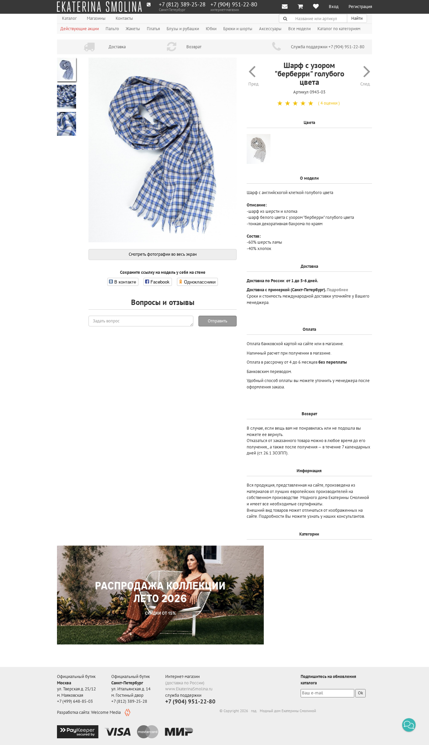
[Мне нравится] (316, 7)
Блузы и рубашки (183, 29)
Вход (334, 6)
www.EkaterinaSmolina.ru (188, 689)
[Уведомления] (285, 7)
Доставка (117, 47)
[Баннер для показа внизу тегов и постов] (160, 595)
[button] (409, 725)
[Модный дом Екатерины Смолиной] (99, 6)
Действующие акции (79, 29)
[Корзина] (300, 7)
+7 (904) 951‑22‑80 (233, 4)
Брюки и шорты (237, 29)
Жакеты (133, 29)
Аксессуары (270, 29)
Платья (153, 29)
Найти (357, 18)
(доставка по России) (184, 683)
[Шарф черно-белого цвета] (258, 149)
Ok (360, 693)
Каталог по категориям (338, 29)
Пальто (112, 29)
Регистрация (360, 6)
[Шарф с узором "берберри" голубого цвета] (162, 150)
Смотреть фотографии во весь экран (163, 254)
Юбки (211, 29)
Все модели (299, 29)
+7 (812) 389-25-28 (182, 4)
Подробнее (337, 290)
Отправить (217, 321)
